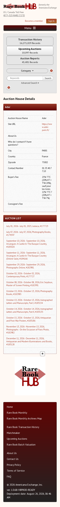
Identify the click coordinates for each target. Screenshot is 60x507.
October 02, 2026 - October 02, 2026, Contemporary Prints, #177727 (23, 275)
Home (10, 406)
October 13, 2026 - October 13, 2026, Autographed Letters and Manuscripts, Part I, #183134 (29, 301)
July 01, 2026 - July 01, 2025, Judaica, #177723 (27, 226)
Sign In (51, 21)
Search (48, 78)
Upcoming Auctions (17, 438)
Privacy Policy (14, 464)
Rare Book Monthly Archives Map (24, 418)
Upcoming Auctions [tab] (29, 50)
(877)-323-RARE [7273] (14, 15)
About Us (12, 453)
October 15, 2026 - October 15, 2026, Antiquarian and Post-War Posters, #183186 (28, 319)
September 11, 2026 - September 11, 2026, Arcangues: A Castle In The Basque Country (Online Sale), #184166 (26, 255)
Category (26, 70)
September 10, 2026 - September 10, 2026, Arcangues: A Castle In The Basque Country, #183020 (26, 243)
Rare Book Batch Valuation (21, 444)
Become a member (34, 21)
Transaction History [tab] (30, 41)
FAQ (9, 476)
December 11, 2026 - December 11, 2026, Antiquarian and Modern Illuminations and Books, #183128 (29, 341)
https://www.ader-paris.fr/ (47, 127)
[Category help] (51, 71)
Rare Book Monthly (17, 412)
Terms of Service (16, 470)
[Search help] (9, 88)
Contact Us (12, 459)
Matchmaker (13, 432)
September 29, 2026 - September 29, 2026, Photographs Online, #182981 (25, 266)
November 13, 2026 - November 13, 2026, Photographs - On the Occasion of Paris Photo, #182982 (27, 329)
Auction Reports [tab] (30, 60)
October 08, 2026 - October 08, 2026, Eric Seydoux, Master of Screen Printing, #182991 (29, 284)
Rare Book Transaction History (23, 427)
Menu (28, 28)
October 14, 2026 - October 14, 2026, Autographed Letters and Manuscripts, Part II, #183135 (29, 310)
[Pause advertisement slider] (42, 353)
